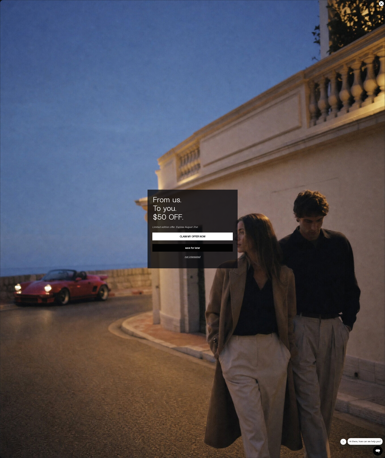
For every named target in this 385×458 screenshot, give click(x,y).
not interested (192, 256)
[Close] (381, 3)
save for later (192, 247)
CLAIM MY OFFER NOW (192, 236)
